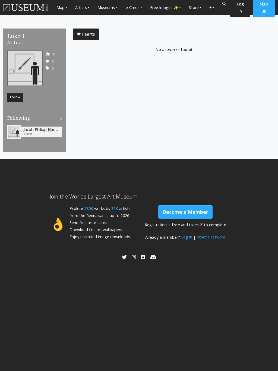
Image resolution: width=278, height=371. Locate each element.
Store (194, 7)
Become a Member (185, 212)
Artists (81, 7)
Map (60, 7)
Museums (106, 7)
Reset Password (211, 237)
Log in (186, 237)
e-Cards (133, 7)
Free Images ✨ (164, 7)
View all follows (34, 119)
